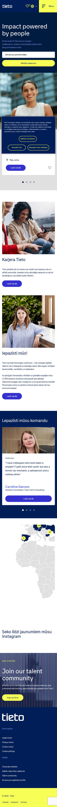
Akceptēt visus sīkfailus (38, 147)
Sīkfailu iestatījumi (28, 139)
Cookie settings (8, 751)
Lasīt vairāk (16, 167)
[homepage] (7, 6)
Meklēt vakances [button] (28, 63)
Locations (34, 6)
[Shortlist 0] (27, 6)
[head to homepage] (13, 717)
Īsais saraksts (49, 168)
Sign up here (13, 697)
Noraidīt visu (17, 147)
